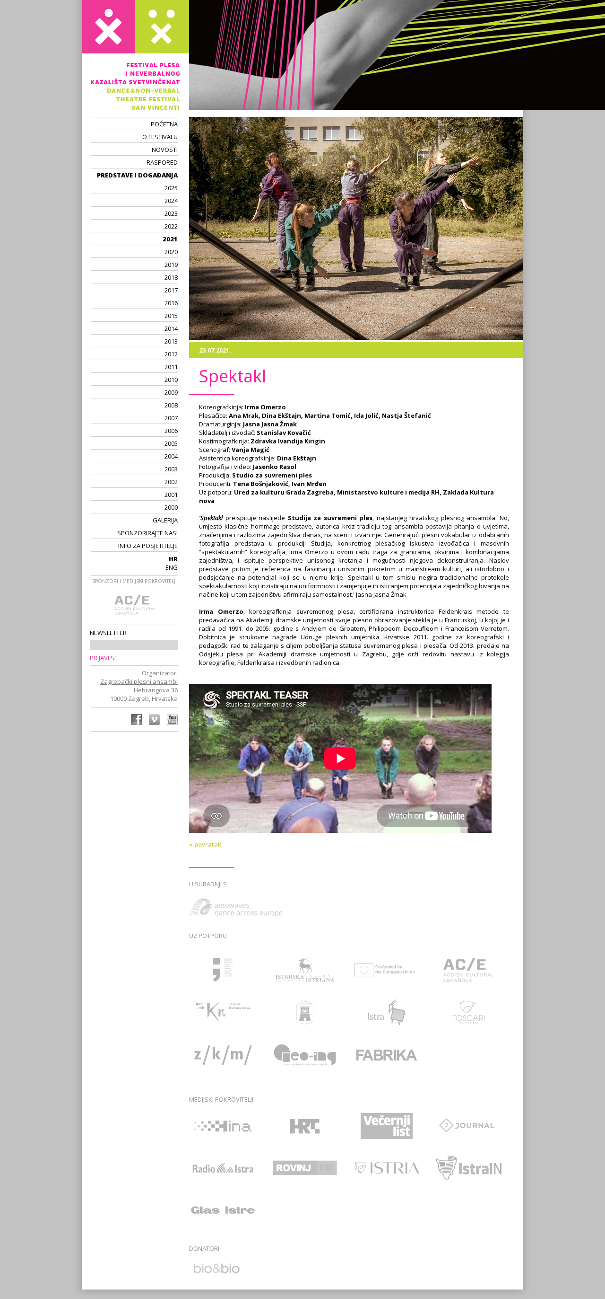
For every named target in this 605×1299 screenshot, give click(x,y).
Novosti (165, 149)
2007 (171, 418)
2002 (171, 481)
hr (173, 559)
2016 (171, 303)
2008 (171, 405)
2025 (171, 188)
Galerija (165, 520)
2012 (171, 354)
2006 (171, 430)
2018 (171, 277)
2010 (171, 379)
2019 (171, 264)
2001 (171, 494)
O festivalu (160, 137)
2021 (170, 239)
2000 (171, 507)
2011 (171, 366)
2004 (171, 456)
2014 (171, 328)
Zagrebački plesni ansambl (139, 681)
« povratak (205, 844)
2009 (171, 392)
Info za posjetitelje (148, 545)
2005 (171, 443)
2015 (171, 315)
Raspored (162, 162)
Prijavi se (104, 658)
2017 (171, 290)
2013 (171, 341)
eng (171, 567)
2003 (171, 469)
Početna (164, 124)
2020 (171, 251)
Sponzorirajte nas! (147, 533)
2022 (171, 226)
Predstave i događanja (137, 175)
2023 (171, 213)
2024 (171, 200)
